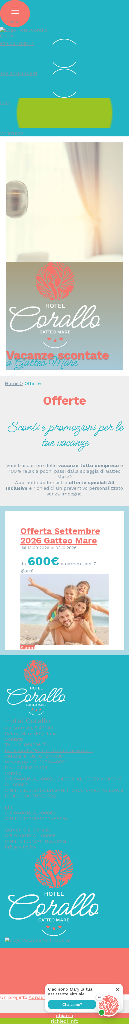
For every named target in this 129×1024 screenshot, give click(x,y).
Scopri (27, 647)
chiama (64, 1015)
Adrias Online (43, 997)
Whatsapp (11, 133)
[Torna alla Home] (25, 36)
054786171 (17, 43)
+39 (4, 73)
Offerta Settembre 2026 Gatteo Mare (60, 536)
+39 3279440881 (46, 756)
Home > (14, 383)
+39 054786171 (31, 745)
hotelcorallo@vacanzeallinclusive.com (49, 750)
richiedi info (64, 1021)
